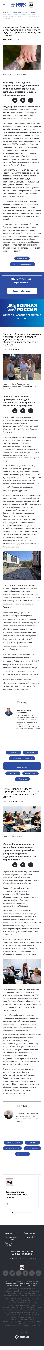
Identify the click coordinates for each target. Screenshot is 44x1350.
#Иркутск (30, 752)
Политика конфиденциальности (22, 1319)
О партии (8, 1233)
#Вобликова (22, 258)
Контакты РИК (30, 1237)
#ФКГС (13, 773)
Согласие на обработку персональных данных (22, 1325)
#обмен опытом (12, 1148)
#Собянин (22, 1154)
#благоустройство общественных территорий (22, 766)
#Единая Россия (13, 1142)
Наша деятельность (19, 12)
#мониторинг (30, 773)
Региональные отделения (10, 1238)
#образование (32, 1148)
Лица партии (29, 1233)
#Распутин (22, 779)
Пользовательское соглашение (22, 1317)
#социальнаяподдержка (22, 264)
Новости (33, 12)
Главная (6, 12)
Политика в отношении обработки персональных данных (22, 1322)
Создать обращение (22, 291)
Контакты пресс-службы (11, 1244)
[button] (12, 1212)
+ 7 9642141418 (22, 1254)
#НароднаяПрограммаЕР (22, 758)
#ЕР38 (13, 752)
